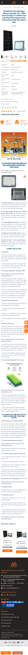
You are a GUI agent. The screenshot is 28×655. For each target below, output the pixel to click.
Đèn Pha (8, 101)
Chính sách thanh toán (6, 620)
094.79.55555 (11, 583)
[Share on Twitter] (8, 107)
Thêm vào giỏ (17, 653)
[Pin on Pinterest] (13, 107)
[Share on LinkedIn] (16, 107)
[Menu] (2, 2)
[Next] (24, 40)
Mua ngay (7, 550)
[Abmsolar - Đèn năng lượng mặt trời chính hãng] (14, 2)
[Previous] (3, 40)
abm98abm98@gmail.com (13, 588)
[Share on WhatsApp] (2, 107)
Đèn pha (7, 104)
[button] (1, 124)
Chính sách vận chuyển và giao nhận (10, 617)
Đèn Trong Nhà (18, 7)
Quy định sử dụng (5, 626)
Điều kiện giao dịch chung (7, 614)
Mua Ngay (5, 653)
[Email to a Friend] (10, 107)
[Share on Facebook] (5, 107)
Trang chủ (8, 7)
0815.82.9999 (20, 583)
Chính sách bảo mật (6, 623)
